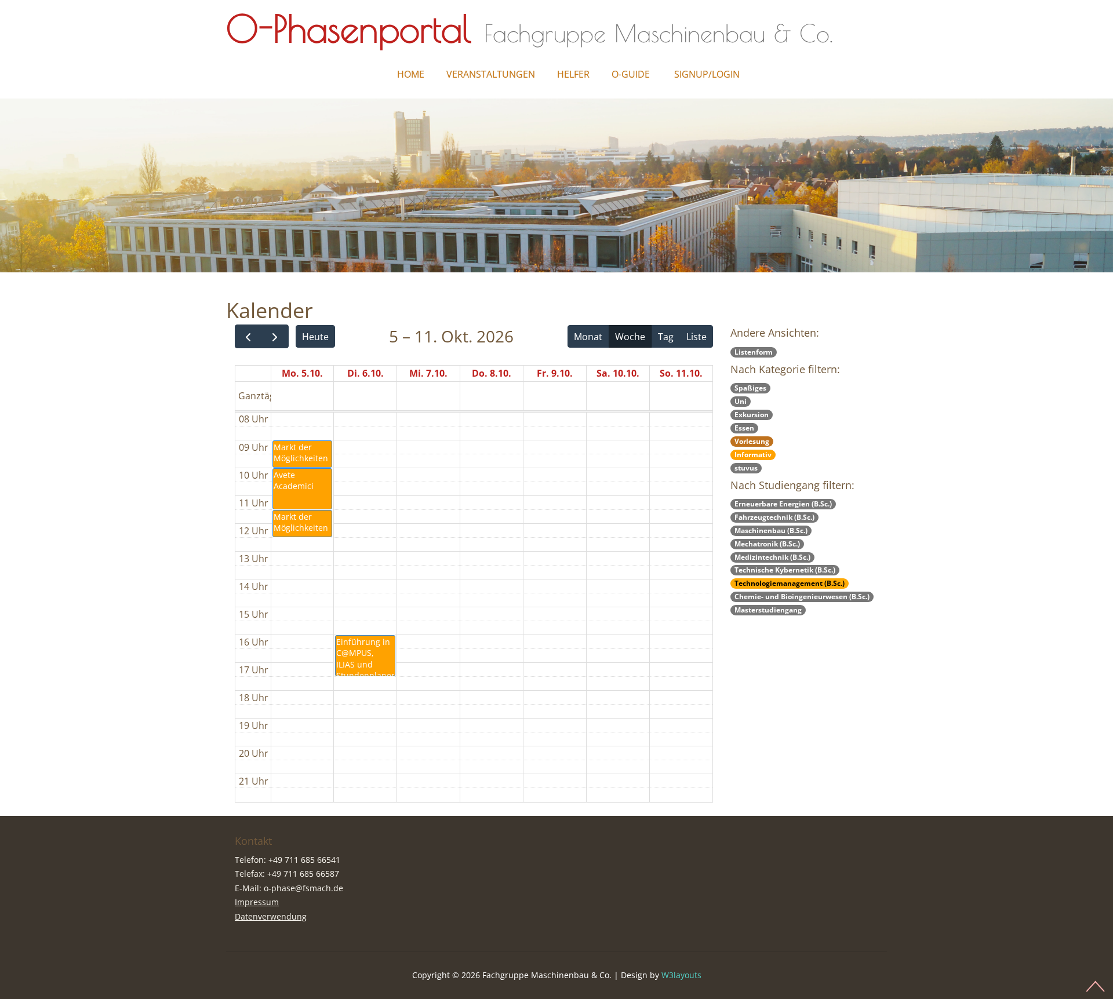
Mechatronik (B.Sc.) (767, 544)
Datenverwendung (271, 916)
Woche (630, 336)
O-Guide (631, 74)
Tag (666, 336)
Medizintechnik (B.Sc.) (772, 557)
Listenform (753, 352)
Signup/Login (707, 74)
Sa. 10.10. (617, 373)
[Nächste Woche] (275, 336)
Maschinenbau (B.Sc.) (771, 530)
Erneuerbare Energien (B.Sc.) (783, 504)
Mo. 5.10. (302, 373)
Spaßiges (750, 388)
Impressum (257, 901)
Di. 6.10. (365, 373)
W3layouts (681, 974)
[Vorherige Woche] (248, 336)
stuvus (746, 468)
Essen (744, 428)
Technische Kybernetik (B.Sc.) (784, 570)
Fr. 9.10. (555, 373)
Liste (696, 336)
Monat (588, 336)
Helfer (573, 74)
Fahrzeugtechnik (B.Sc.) (774, 517)
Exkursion (751, 415)
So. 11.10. (681, 373)
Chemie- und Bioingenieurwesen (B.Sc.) (802, 596)
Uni (740, 401)
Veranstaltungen (490, 74)
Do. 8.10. (491, 373)
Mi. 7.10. (428, 373)
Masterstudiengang (768, 610)
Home (410, 74)
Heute (315, 336)
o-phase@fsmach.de (303, 888)
